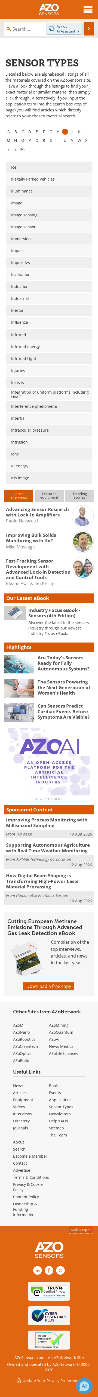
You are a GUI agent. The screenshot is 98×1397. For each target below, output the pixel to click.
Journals (20, 1128)
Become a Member (30, 1156)
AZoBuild (21, 1060)
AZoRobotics (24, 1039)
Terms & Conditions (31, 1177)
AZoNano (21, 1032)
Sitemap (56, 1128)
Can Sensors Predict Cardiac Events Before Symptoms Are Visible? (64, 711)
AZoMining (59, 1025)
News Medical (62, 1046)
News (18, 1085)
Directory (21, 1120)
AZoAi (54, 1039)
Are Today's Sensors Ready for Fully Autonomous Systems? (64, 663)
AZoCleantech (25, 1046)
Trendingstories (79, 495)
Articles (20, 1092)
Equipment (23, 1099)
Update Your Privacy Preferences (52, 1380)
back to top (79, 1229)
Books (54, 1085)
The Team (58, 1135)
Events (55, 1092)
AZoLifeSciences (63, 1053)
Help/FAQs (58, 1120)
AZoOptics (22, 1053)
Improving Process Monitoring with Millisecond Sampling (46, 822)
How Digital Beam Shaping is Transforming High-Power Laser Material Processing (42, 881)
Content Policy (26, 1196)
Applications (60, 1099)
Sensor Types (61, 1106)
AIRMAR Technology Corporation (43, 859)
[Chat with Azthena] (84, 1386)
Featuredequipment (49, 495)
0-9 (23, 149)
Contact (20, 1163)
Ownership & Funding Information (25, 1209)
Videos (19, 1106)
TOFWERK (24, 834)
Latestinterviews (18, 495)
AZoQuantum (61, 1032)
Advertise (21, 1170)
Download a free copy (48, 986)
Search (19, 1149)
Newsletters (60, 1113)
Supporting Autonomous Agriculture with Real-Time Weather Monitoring (48, 847)
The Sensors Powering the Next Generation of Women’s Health (64, 687)
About (18, 1142)
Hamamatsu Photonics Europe (42, 895)
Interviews (22, 1113)
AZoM (18, 1025)
